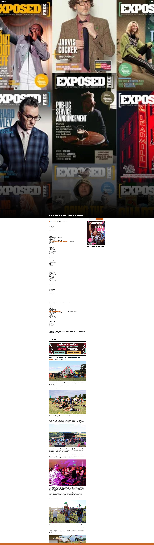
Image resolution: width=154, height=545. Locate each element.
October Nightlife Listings (66, 215)
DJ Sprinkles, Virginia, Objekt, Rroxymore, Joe (60, 241)
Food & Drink (65, 218)
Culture (54, 218)
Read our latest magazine (77, 543)
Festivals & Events (52, 221)
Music (70, 218)
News (50, 218)
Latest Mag (99, 218)
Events (59, 218)
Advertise (92, 218)
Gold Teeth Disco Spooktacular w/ (61, 311)
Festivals (51, 359)
